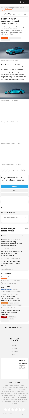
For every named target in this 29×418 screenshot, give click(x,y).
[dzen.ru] (16, 409)
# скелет (4, 305)
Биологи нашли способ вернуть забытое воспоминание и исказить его (11, 312)
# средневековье (11, 305)
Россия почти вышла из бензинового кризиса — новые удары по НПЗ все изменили (10, 285)
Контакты (14, 348)
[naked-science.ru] (23, 409)
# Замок (10, 303)
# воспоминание (11, 316)
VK (14, 194)
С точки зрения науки (7, 289)
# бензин (15, 289)
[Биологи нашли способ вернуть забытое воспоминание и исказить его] (25, 312)
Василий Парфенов (15, 258)
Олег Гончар (7, 13)
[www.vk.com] (9, 409)
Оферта (14, 345)
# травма (19, 305)
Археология (4, 303)
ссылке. (3, 10)
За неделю (11, 277)
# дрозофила (5, 318)
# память (12, 318)
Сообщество (5, 38)
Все (26, 228)
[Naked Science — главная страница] (8, 2)
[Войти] (27, 2)
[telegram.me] (19, 409)
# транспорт (18, 38)
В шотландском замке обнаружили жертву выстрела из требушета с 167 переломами (11, 298)
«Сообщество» (8, 8)
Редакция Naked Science (7, 269)
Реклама (14, 354)
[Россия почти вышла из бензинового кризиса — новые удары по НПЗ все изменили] (25, 285)
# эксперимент (5, 320)
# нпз (13, 291)
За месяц (19, 277)
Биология (4, 316)
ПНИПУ (13, 248)
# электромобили (6, 40)
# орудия (16, 303)
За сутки (4, 277)
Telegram (14, 186)
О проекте (15, 351)
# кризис (8, 291)
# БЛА (3, 291)
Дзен (14, 190)
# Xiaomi (11, 38)
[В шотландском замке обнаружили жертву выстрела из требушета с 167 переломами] (25, 298)
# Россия (18, 291)
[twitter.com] (5, 409)
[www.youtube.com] (12, 409)
